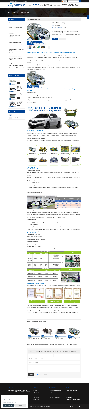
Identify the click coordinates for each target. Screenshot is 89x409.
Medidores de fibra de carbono (72, 392)
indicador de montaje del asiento (15, 56)
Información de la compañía (55, 390)
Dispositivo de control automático (15, 42)
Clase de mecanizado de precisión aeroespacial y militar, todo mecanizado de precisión (16, 45)
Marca (53, 25)
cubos (67, 344)
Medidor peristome (69, 397)
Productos (36, 4)
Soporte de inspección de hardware (19, 94)
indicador (52, 344)
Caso (41, 5)
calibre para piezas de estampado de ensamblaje (19, 87)
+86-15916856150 (24, 1)
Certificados (36, 397)
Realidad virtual (77, 5)
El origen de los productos (57, 27)
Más (18, 83)
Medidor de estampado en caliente (16, 65)
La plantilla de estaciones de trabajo (73, 399)
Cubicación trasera (73, 344)
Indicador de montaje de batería (15, 27)
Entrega (35, 390)
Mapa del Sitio (37, 399)
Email (55, 38)
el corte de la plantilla (13, 70)
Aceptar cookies (8, 405)
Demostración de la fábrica (48, 5)
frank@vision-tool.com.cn (14, 1)
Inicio (9, 12)
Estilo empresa (53, 392)
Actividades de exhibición (55, 397)
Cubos (18, 12)
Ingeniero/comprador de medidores (41, 344)
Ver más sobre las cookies (10, 402)
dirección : (10, 390)
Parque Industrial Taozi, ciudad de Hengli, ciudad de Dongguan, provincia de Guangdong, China (21, 391)
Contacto (10, 387)
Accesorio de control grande (14, 29)
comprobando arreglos (59, 344)
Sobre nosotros (71, 5)
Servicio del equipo (37, 392)
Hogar (29, 5)
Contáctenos (57, 5)
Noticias (64, 4)
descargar (62, 38)
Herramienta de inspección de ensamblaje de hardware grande (20, 102)
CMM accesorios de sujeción (14, 25)
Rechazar (20, 405)
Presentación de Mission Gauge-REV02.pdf (41, 321)
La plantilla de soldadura (14, 67)
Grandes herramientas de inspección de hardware (20, 79)
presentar (31, 374)
